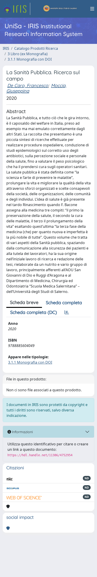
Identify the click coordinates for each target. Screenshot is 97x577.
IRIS (6, 48)
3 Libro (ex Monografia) (28, 53)
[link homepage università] (60, 9)
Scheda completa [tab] (64, 302)
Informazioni (22, 432)
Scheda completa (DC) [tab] (33, 312)
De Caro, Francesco (27, 85)
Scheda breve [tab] (24, 302)
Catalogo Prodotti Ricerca (36, 48)
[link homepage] (16, 9)
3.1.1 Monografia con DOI (30, 59)
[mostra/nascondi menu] (92, 9)
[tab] (67, 312)
